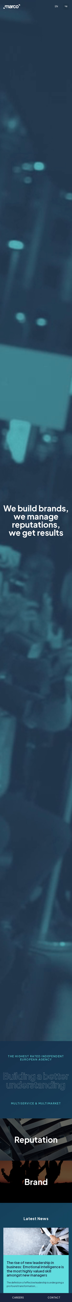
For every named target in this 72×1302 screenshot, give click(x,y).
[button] (66, 7)
